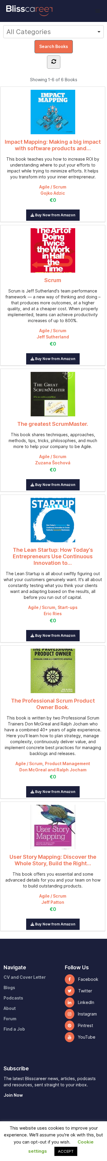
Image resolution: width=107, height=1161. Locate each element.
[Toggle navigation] (98, 11)
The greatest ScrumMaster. (52, 424)
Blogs (9, 987)
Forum (10, 1018)
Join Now (13, 1095)
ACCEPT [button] (66, 1151)
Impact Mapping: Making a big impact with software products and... (53, 145)
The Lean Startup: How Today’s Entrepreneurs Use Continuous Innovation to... (53, 556)
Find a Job (14, 1029)
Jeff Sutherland (53, 337)
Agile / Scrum (52, 187)
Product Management (67, 763)
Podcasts (13, 998)
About (10, 1008)
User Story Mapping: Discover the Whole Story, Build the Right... (53, 860)
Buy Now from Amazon (54, 215)
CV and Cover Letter (25, 977)
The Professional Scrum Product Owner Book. (53, 704)
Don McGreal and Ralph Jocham (52, 769)
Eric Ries (53, 613)
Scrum (52, 280)
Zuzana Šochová (52, 462)
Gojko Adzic (52, 193)
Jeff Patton (52, 902)
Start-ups (68, 607)
